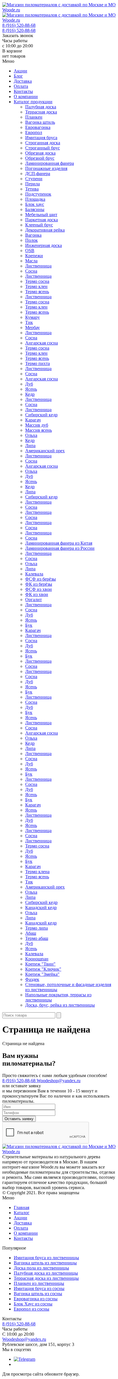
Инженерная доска (43, 245)
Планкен (33, 117)
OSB (29, 250)
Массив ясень (38, 430)
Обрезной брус (39, 158)
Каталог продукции (33, 101)
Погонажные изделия (46, 168)
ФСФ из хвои (38, 589)
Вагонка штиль (40, 122)
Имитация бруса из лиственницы (46, 1257)
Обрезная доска (40, 153)
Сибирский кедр (41, 414)
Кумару (32, 317)
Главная (21, 1207)
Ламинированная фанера (49, 163)
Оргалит (33, 599)
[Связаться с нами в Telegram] (24, 1359)
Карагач (33, 419)
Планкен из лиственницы (39, 1283)
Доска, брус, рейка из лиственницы (60, 1005)
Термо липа (36, 928)
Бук (28, 625)
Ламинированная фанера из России (60, 548)
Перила (32, 183)
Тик (29, 322)
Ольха (31, 435)
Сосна (31, 271)
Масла (31, 260)
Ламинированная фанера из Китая (58, 543)
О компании (26, 96)
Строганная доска (42, 142)
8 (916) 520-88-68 (19, 25)
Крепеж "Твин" (40, 964)
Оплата (21, 86)
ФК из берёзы (38, 584)
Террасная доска (41, 111)
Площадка (35, 199)
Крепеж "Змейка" (42, 974)
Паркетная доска (41, 219)
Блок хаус (34, 204)
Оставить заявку (19, 1119)
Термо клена (37, 871)
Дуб (29, 384)
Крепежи (34, 255)
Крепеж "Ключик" (43, 969)
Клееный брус (39, 224)
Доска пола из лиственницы (41, 1268)
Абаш (30, 933)
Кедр (30, 394)
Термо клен (36, 286)
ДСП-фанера (37, 173)
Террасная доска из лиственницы (46, 1278)
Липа (30, 445)
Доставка (23, 81)
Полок (31, 240)
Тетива (32, 188)
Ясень (31, 389)
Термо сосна (37, 281)
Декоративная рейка (45, 230)
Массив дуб (36, 425)
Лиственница (38, 265)
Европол (33, 132)
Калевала (34, 573)
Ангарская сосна (41, 342)
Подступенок (38, 194)
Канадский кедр (41, 907)
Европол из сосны (31, 1309)
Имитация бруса (41, 137)
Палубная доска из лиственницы (46, 1273)
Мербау (32, 327)
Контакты (23, 91)
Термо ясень (37, 291)
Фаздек (32, 979)
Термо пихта (37, 363)
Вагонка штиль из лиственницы (45, 1262)
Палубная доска (40, 106)
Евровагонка (37, 127)
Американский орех (45, 450)
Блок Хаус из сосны (33, 1303)
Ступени (33, 178)
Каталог (22, 1212)
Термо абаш (36, 938)
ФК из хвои (36, 594)
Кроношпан (36, 958)
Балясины (34, 209)
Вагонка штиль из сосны (38, 1293)
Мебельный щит (41, 214)
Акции (20, 70)
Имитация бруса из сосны (39, 1288)
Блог (18, 76)
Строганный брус (42, 147)
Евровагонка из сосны (36, 1298)
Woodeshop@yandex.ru (58, 1080)
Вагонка (33, 235)
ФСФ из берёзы (40, 579)
